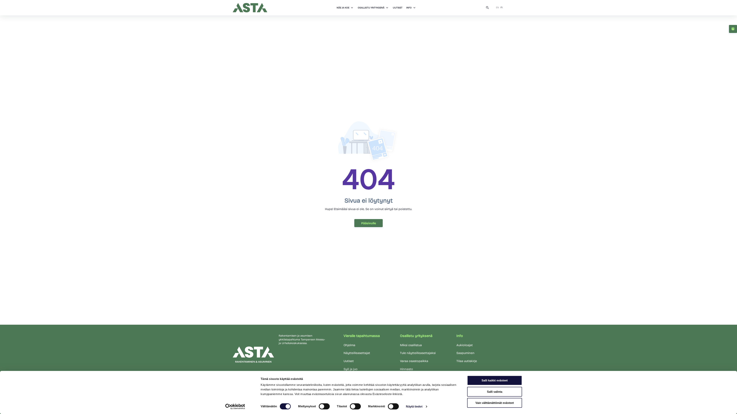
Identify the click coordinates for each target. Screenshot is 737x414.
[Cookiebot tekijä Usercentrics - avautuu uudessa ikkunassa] (235, 406)
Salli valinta (494, 391)
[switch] (324, 406)
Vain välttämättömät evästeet (494, 402)
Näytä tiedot (414, 406)
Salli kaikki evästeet (495, 380)
